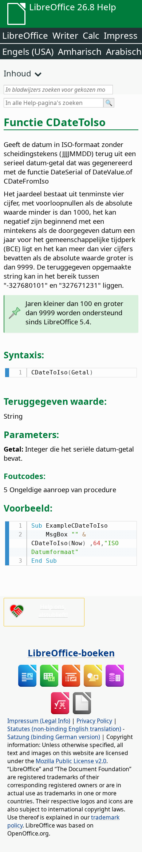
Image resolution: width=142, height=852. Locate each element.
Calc (91, 35)
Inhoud (17, 73)
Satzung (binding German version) (53, 737)
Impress (121, 35)
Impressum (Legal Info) (38, 721)
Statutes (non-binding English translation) (64, 729)
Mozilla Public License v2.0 (71, 761)
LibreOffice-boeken (71, 652)
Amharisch (80, 51)
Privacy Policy (94, 721)
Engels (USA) (28, 51)
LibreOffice (25, 35)
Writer (65, 35)
